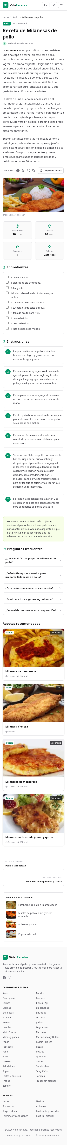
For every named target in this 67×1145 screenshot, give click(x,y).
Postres (40, 1051)
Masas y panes (11, 1037)
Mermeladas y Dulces (48, 1037)
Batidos (40, 993)
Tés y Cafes (42, 1071)
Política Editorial (45, 1115)
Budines (40, 998)
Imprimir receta (52, 170)
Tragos (6, 1080)
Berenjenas (9, 998)
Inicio (6, 17)
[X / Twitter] (23, 170)
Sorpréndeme (10, 1111)
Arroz (5, 993)
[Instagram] (9, 977)
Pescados (8, 1046)
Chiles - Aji (42, 1002)
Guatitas (40, 1017)
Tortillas (40, 1075)
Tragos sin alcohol (46, 1080)
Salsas (39, 1061)
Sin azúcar (8, 1106)
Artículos (41, 1106)
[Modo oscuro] (54, 5)
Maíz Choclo (9, 1032)
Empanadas (42, 1007)
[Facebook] (18, 170)
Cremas (7, 1007)
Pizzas (39, 1046)
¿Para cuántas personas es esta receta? (29, 588)
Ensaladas (8, 1012)
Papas (6, 1041)
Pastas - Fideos (44, 1041)
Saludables (9, 1066)
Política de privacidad (48, 1111)
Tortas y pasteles (12, 1075)
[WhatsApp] (28, 170)
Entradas (41, 1012)
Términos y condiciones (15, 1115)
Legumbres (42, 1027)
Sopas (6, 1071)
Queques (41, 1056)
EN (45, 5)
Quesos (7, 1061)
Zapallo (7, 1085)
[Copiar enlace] (33, 170)
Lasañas (7, 1027)
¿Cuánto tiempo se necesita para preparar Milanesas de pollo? (25, 575)
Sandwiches (42, 1066)
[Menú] (61, 5)
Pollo (15, 17)
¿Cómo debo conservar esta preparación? (30, 610)
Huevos (7, 1022)
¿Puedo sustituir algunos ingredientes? (29, 599)
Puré (5, 1056)
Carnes (6, 1002)
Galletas (7, 1017)
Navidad (40, 1101)
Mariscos (41, 1032)
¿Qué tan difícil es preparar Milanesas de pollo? (30, 560)
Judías (39, 1022)
